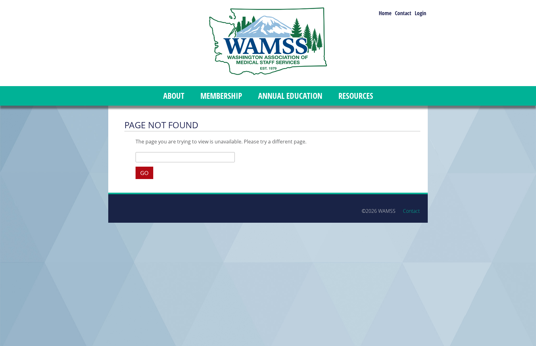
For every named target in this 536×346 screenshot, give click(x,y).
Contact (403, 13)
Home (385, 13)
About (173, 96)
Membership (221, 96)
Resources (355, 96)
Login (420, 13)
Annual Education (290, 96)
